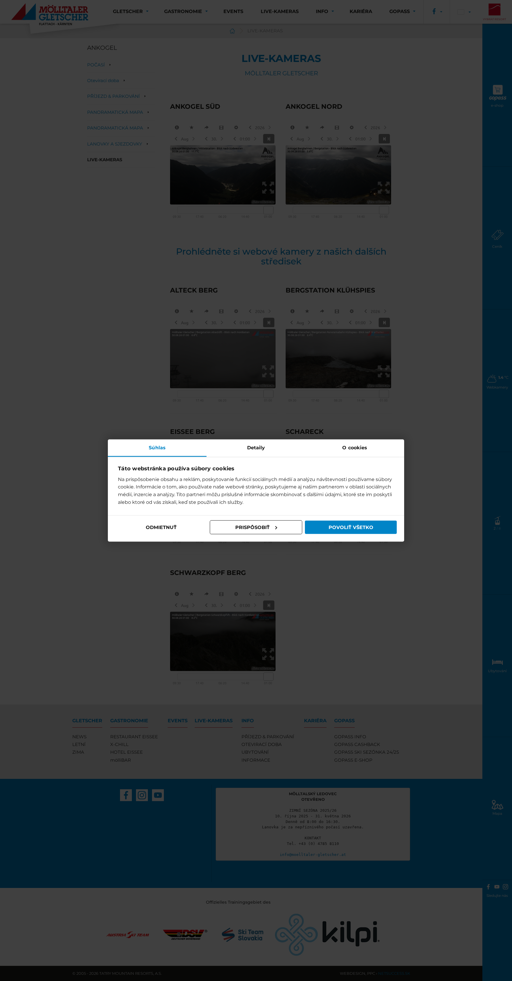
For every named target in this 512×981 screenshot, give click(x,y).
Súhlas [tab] (157, 447)
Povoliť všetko (351, 527)
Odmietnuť (161, 527)
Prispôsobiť (252, 527)
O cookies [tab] (354, 447)
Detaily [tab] (256, 447)
